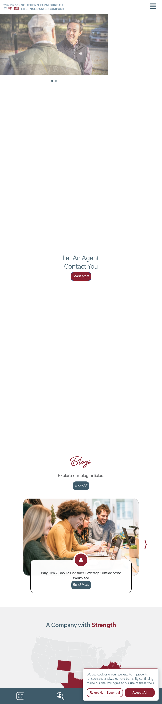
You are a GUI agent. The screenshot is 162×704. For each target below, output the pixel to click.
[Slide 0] (52, 81)
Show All (81, 485)
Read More (81, 585)
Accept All (139, 692)
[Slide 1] (56, 81)
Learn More (81, 276)
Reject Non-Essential (105, 692)
